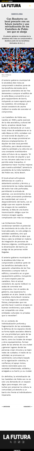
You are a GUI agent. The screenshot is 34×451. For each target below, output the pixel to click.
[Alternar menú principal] (30, 6)
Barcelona (17, 14)
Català (10, 1)
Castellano (5, 1)
